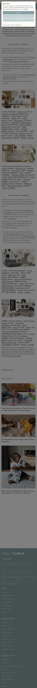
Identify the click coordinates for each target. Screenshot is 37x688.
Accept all (18, 12)
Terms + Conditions (16, 25)
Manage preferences (18, 20)
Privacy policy (6, 25)
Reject (18, 16)
